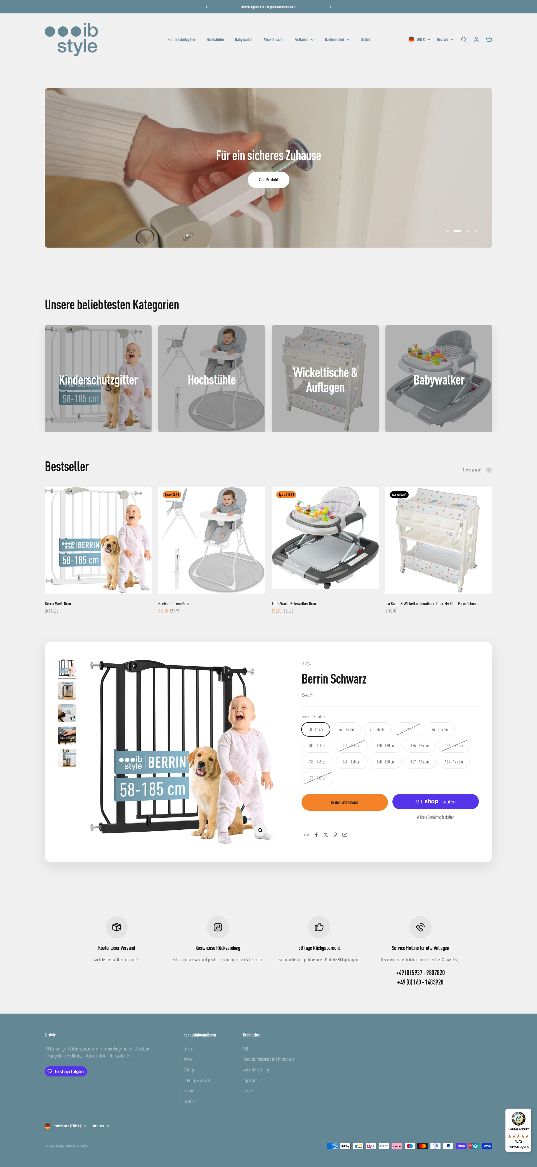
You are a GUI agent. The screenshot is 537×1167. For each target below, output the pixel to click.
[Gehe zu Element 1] (67, 669)
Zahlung (188, 1069)
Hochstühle (215, 39)
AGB (245, 1048)
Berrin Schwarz (334, 678)
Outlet (365, 39)
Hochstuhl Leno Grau (173, 603)
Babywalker (244, 39)
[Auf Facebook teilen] (316, 834)
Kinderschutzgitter (182, 39)
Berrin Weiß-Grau (58, 603)
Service (187, 1048)
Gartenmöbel (334, 39)
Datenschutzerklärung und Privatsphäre (268, 1059)
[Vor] (330, 7)
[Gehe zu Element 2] (67, 691)
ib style (306, 662)
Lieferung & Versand (196, 1080)
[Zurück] (207, 7)
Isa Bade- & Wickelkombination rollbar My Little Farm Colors (430, 603)
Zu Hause (301, 39)
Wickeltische (273, 39)
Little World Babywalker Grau (294, 603)
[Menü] (528, 1112)
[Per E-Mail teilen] (345, 834)
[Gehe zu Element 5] (67, 758)
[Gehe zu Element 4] (67, 736)
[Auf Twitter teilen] (326, 834)
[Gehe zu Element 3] (67, 714)
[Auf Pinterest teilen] (335, 834)
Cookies (248, 1090)
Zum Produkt (268, 179)
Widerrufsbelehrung (256, 1069)
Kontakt (188, 1059)
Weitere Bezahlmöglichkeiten (435, 817)
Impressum (250, 1080)
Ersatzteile (190, 1101)
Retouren (189, 1090)
